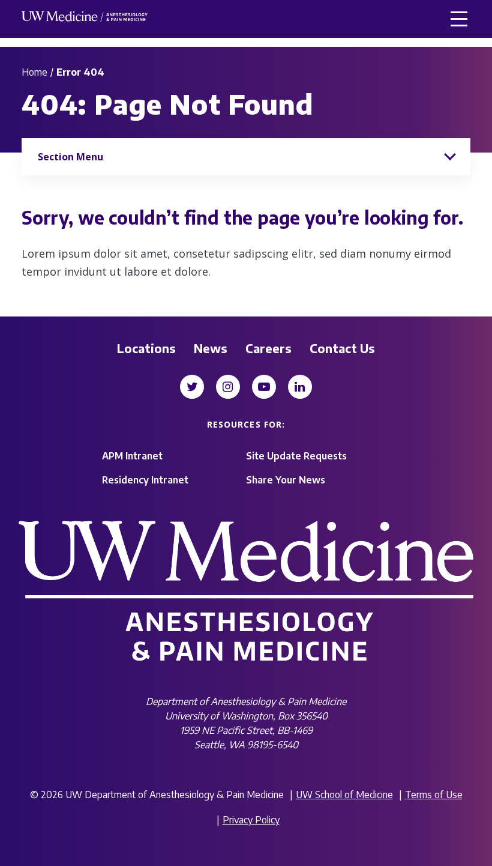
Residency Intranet (145, 480)
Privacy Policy (251, 820)
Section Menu (70, 156)
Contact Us (342, 348)
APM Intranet (132, 456)
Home (34, 72)
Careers (268, 348)
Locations (146, 348)
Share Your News (285, 480)
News (210, 348)
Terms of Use (434, 795)
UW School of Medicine (344, 795)
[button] (459, 19)
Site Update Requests (296, 456)
